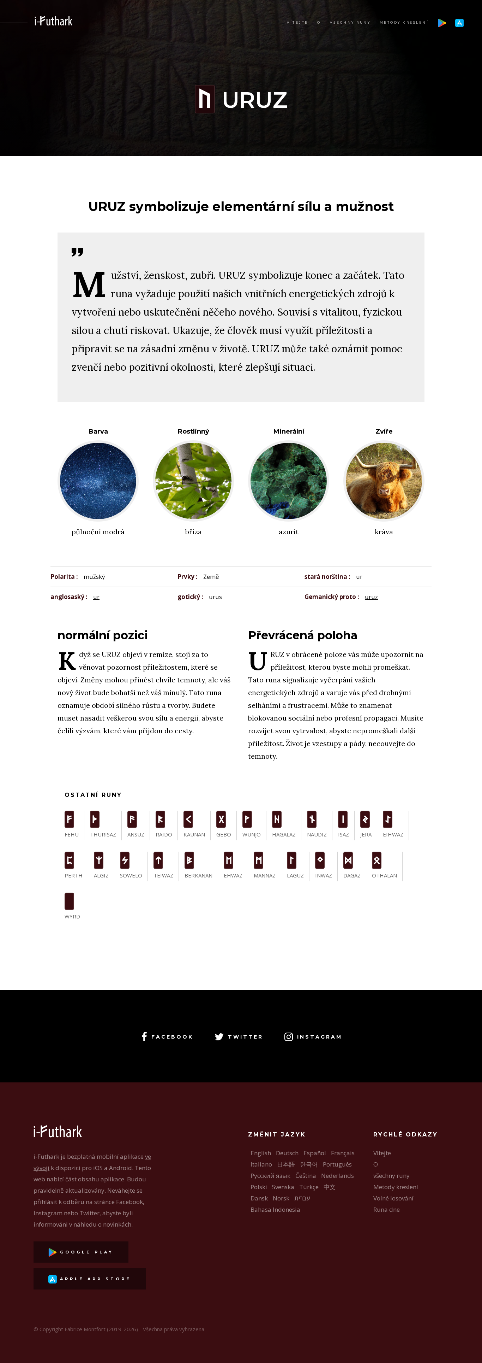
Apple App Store (94, 1278)
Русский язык (270, 1175)
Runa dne (386, 1209)
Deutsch (287, 1153)
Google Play (85, 1252)
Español (314, 1153)
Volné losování (393, 1198)
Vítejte (297, 22)
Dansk (259, 1198)
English (261, 1153)
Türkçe (309, 1187)
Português (337, 1164)
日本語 (286, 1164)
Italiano (261, 1164)
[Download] (442, 22)
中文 (330, 1187)
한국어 (309, 1164)
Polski (259, 1187)
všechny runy (350, 22)
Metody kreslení (404, 22)
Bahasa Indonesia (275, 1209)
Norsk (281, 1198)
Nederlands (337, 1175)
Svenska (283, 1187)
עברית (302, 1198)
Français (343, 1153)
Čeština (305, 1175)
